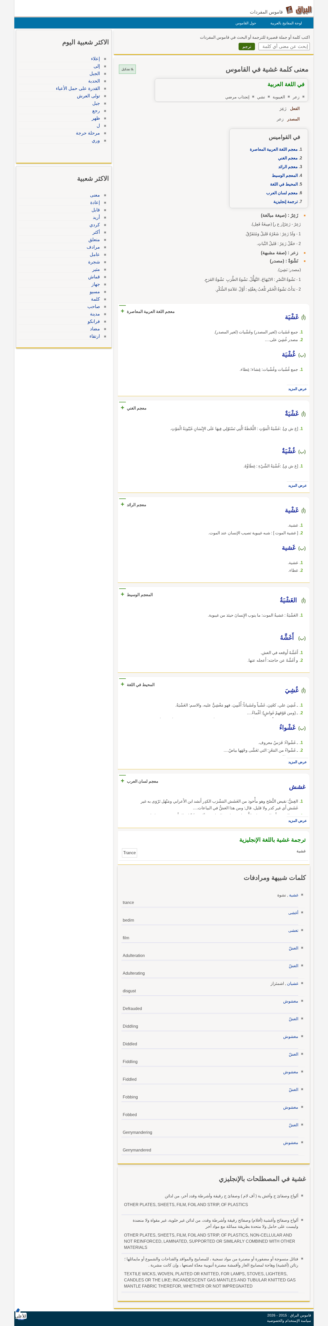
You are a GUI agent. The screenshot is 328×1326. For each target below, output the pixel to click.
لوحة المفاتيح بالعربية (286, 23)
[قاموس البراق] (299, 10)
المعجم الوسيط (285, 175)
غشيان (292, 983)
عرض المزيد (297, 389)
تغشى (293, 930)
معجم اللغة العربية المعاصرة (274, 149)
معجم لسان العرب (282, 193)
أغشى (293, 913)
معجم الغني (288, 158)
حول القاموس (245, 23)
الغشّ (293, 948)
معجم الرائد (288, 167)
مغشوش (290, 1001)
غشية (293, 895)
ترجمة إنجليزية (285, 201)
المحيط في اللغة (284, 184)
